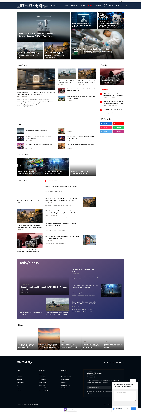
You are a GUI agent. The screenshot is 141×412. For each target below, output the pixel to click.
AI (60, 6)
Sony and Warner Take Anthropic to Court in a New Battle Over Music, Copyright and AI (62, 237)
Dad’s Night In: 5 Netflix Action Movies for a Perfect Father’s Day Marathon (54, 172)
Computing (74, 6)
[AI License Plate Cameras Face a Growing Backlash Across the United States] (89, 227)
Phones (66, 6)
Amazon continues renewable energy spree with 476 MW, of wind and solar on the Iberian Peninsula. (48, 345)
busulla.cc (35, 404)
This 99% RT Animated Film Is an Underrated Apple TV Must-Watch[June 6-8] (28, 172)
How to (105, 5)
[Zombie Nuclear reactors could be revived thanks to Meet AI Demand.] (113, 339)
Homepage (54, 6)
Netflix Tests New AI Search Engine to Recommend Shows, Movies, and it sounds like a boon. (81, 172)
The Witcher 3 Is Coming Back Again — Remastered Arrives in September (38, 137)
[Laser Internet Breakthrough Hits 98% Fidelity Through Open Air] (44, 281)
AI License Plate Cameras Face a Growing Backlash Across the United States (60, 224)
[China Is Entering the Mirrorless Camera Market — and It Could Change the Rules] (61, 91)
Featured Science (25, 284)
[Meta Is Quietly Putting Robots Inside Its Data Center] (30, 191)
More (117, 6)
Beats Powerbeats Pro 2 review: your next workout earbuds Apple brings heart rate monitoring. (113, 102)
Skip (128, 408)
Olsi (18, 96)
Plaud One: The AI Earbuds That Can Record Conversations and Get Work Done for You (37, 34)
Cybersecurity (104, 76)
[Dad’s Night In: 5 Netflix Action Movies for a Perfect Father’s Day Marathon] (56, 167)
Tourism (20, 49)
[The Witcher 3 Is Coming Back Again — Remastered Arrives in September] (20, 138)
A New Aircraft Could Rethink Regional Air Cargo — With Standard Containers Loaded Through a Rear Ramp (28, 55)
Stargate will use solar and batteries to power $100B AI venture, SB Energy (90, 345)
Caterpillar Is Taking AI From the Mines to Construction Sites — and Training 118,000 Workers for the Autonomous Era (55, 55)
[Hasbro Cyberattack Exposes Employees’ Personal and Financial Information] (61, 98)
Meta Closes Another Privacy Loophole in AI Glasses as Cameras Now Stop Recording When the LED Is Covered (62, 212)
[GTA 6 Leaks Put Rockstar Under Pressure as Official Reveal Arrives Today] (20, 146)
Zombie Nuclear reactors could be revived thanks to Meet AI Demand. (113, 345)
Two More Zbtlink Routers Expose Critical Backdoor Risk (81, 129)
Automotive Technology (78, 46)
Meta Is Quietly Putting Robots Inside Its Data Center (29, 201)
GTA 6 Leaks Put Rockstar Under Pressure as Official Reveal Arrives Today (38, 145)
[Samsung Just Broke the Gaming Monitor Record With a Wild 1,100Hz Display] (61, 138)
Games (83, 6)
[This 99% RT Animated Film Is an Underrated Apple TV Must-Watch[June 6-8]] (30, 167)
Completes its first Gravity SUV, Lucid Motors (83, 270)
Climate (20, 341)
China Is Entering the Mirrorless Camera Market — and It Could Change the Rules (81, 89)
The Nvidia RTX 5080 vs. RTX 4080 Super (112, 110)
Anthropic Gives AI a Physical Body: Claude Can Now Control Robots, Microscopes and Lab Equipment (36, 93)
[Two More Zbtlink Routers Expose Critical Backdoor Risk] (61, 131)
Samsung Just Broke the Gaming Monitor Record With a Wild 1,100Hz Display (81, 137)
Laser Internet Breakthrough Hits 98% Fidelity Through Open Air (44, 288)
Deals (111, 6)
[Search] (126, 6)
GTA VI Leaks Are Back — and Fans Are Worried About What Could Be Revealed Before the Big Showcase (80, 145)
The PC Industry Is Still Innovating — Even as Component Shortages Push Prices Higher (109, 25)
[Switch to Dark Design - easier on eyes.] (124, 6)
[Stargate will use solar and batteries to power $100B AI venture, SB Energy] (92, 339)
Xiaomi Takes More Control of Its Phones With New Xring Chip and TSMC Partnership (81, 25)
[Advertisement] (56, 114)
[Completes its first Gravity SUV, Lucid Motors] (111, 274)
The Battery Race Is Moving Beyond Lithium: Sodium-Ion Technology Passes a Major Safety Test (92, 51)
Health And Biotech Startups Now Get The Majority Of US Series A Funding (26, 345)
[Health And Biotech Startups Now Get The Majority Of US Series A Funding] (27, 339)
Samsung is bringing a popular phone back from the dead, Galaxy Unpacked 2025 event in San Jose (84, 303)
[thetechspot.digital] (32, 5)
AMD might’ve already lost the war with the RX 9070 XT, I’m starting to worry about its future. (112, 94)
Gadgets (90, 6)
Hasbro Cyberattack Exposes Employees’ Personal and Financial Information (81, 97)
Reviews (98, 6)
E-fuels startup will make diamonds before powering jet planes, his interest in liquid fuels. (69, 345)
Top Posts (104, 90)
